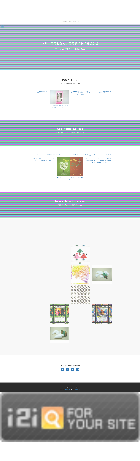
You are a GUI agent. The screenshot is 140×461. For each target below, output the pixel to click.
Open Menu (2, 26)
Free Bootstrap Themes (65, 389)
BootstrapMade (76, 389)
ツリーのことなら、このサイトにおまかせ (70, 43)
